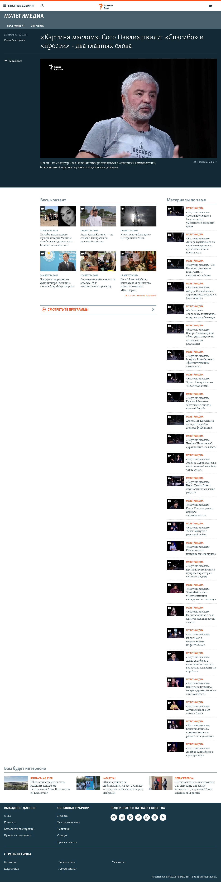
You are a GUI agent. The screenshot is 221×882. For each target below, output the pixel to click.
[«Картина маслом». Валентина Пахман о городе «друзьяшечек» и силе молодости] (175, 682)
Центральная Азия (41, 778)
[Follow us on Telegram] (138, 817)
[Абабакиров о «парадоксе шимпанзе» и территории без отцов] (175, 309)
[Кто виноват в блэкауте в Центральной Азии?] (138, 216)
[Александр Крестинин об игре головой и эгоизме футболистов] (175, 420)
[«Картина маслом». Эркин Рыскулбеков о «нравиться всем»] (175, 378)
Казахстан (109, 778)
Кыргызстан (11, 868)
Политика (63, 829)
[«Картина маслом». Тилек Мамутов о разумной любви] (175, 526)
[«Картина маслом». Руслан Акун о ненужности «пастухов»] (175, 546)
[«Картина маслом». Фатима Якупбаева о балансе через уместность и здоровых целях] (175, 211)
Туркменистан (67, 868)
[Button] (13, 62)
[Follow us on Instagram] (122, 817)
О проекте (37, 26)
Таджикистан (66, 862)
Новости (62, 816)
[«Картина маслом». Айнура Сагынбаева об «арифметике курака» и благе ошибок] (175, 286)
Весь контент (16, 26)
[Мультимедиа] (210, 5)
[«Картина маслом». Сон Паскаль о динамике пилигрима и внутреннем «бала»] (175, 264)
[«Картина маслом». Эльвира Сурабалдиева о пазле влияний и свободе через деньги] (175, 458)
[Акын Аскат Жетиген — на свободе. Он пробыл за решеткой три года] (98, 216)
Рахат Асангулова (15, 40)
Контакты (10, 822)
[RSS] (163, 817)
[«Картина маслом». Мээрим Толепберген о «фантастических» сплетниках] (175, 355)
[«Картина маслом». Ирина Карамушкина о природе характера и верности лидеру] (175, 565)
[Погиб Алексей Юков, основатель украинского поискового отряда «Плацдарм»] (138, 261)
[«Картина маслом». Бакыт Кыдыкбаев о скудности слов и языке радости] (175, 481)
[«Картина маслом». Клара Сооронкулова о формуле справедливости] (175, 504)
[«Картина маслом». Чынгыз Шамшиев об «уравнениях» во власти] (175, 439)
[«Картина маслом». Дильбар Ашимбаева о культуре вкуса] (175, 747)
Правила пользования (17, 835)
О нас (7, 816)
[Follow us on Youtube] (113, 817)
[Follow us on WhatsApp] (146, 817)
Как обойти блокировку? (19, 829)
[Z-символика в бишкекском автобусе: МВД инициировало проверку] (98, 261)
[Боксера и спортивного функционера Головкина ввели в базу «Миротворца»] (58, 261)
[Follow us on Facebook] (130, 817)
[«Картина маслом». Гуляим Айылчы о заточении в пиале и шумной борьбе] (175, 397)
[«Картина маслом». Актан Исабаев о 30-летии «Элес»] (175, 705)
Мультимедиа (194, 208)
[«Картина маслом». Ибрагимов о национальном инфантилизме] (175, 633)
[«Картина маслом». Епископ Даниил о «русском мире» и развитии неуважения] (175, 724)
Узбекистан (119, 862)
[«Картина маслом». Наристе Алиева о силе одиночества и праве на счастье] (175, 611)
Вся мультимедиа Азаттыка (140, 295)
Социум (62, 835)
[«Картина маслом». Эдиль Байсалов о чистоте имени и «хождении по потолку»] (175, 588)
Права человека (184, 778)
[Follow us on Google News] (154, 817)
